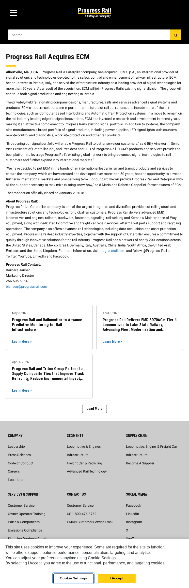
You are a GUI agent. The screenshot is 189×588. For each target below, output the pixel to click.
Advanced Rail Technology (87, 471)
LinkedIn (132, 514)
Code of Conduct (20, 463)
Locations (15, 480)
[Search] (175, 34)
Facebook (133, 505)
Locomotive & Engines (84, 446)
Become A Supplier (140, 463)
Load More (95, 409)
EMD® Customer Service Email (90, 522)
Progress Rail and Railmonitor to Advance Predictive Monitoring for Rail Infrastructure (47, 324)
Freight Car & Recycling (84, 463)
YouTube (132, 539)
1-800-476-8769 (84, 514)
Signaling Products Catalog (28, 539)
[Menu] (13, 12)
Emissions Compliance (25, 530)
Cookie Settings (73, 578)
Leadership (16, 446)
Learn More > (22, 342)
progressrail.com (112, 251)
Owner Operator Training (27, 514)
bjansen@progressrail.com (26, 286)
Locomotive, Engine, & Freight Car (151, 446)
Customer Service (21, 505)
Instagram (134, 522)
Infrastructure (77, 455)
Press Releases (19, 455)
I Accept (117, 578)
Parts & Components (24, 522)
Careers (14, 471)
